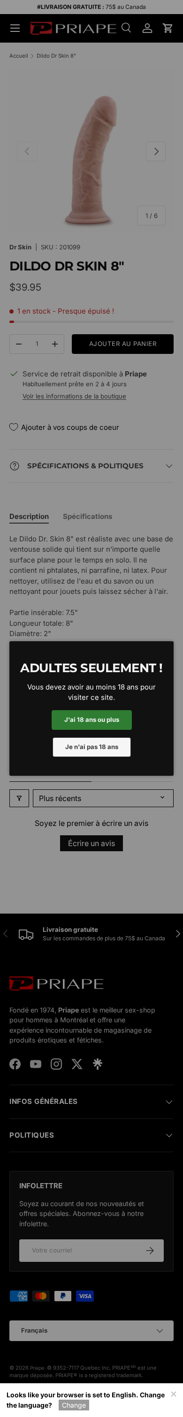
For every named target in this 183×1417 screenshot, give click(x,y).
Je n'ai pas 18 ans (91, 746)
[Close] (173, 1393)
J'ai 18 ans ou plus (91, 719)
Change (74, 1405)
